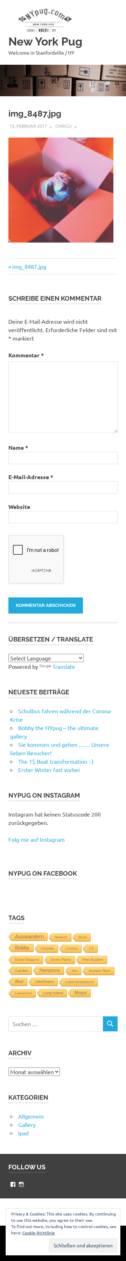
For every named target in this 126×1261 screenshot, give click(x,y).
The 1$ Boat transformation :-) (55, 761)
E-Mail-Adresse (30, 477)
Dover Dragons (27, 959)
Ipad (23, 1132)
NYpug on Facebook (42, 873)
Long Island (53, 993)
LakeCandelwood (79, 982)
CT (91, 948)
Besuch (61, 937)
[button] (43, 20)
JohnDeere (44, 982)
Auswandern (29, 936)
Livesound (23, 993)
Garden (21, 970)
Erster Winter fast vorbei (49, 769)
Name (18, 447)
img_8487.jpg (29, 266)
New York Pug (45, 41)
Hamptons (50, 970)
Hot (74, 971)
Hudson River (100, 971)
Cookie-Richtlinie (38, 1232)
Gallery (27, 1124)
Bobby (22, 948)
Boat (83, 937)
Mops (81, 992)
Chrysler (47, 948)
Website (19, 506)
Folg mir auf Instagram (36, 839)
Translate (63, 666)
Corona (72, 948)
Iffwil (19, 981)
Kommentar (26, 355)
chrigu (63, 126)
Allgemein (31, 1116)
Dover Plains (61, 959)
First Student (93, 959)
